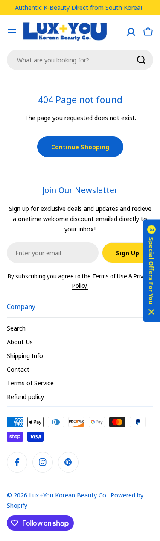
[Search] (141, 60)
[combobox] (80, 60)
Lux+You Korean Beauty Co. (68, 495)
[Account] (131, 32)
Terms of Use (109, 276)
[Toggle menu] (12, 32)
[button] (151, 270)
